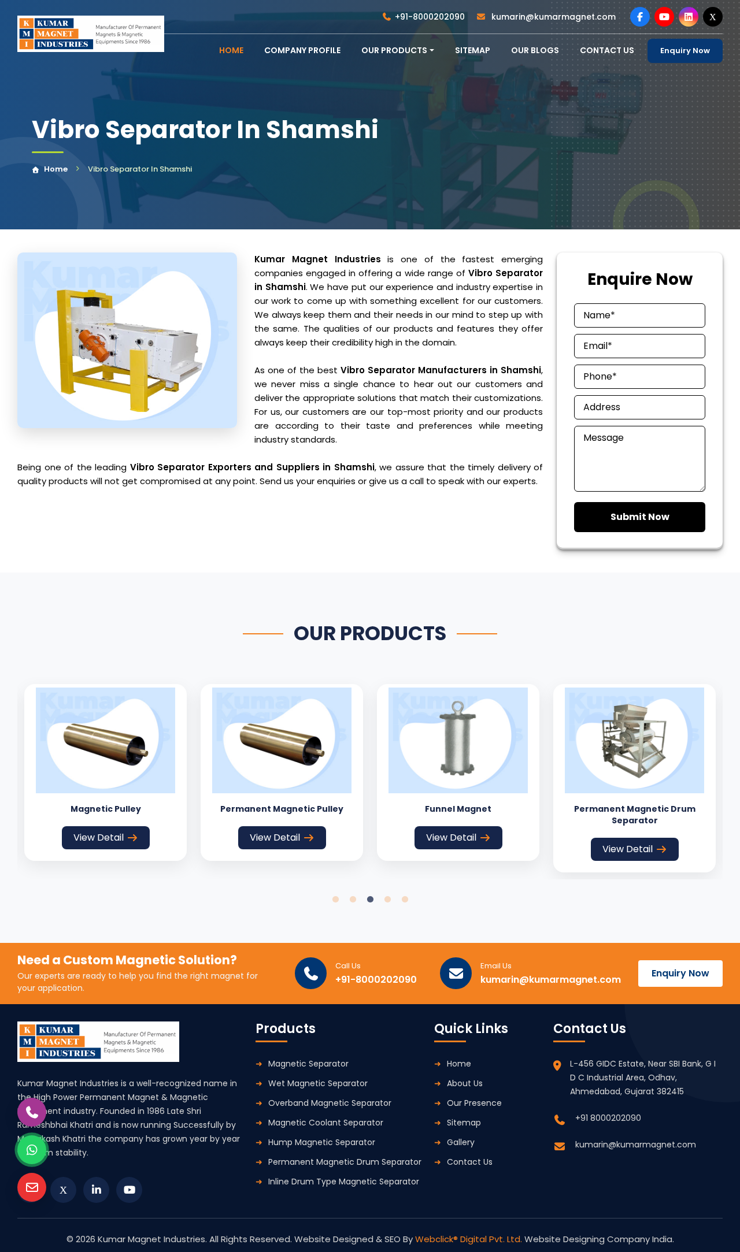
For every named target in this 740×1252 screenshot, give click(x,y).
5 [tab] (404, 899)
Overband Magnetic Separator (329, 1103)
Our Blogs (535, 50)
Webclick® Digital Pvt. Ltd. (469, 1239)
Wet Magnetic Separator (318, 1083)
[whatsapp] (31, 1149)
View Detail (98, 837)
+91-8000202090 (430, 17)
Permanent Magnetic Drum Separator (344, 1162)
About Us (465, 1083)
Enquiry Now (685, 50)
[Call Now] (31, 1112)
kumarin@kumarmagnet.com (552, 17)
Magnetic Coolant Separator (325, 1122)
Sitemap (472, 50)
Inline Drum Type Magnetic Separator (343, 1181)
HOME (231, 50)
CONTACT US (607, 50)
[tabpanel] (105, 772)
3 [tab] (370, 899)
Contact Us (470, 1162)
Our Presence (474, 1103)
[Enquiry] (31, 1187)
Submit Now (639, 516)
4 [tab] (387, 899)
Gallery (461, 1142)
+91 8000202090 (608, 1118)
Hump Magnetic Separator (321, 1142)
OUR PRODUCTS (394, 50)
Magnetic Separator (308, 1063)
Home (56, 169)
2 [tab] (352, 899)
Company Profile (302, 50)
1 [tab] (335, 899)
